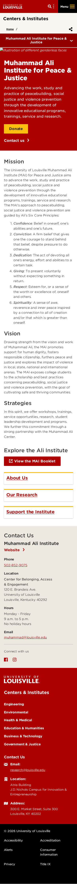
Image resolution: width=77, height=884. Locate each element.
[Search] (51, 6)
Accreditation (50, 840)
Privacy (9, 864)
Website (12, 550)
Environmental (16, 712)
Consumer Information (49, 852)
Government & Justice (22, 744)
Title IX (45, 864)
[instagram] (15, 660)
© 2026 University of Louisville (27, 831)
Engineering (14, 704)
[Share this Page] (70, 29)
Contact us (14, 140)
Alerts (8, 850)
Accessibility (13, 840)
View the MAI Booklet (34, 461)
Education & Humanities (24, 728)
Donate (16, 129)
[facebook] (6, 660)
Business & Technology (23, 736)
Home (10, 29)
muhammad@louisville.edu (25, 637)
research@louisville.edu (27, 770)
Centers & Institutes (26, 692)
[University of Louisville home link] (13, 6)
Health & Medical (18, 720)
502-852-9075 (15, 565)
